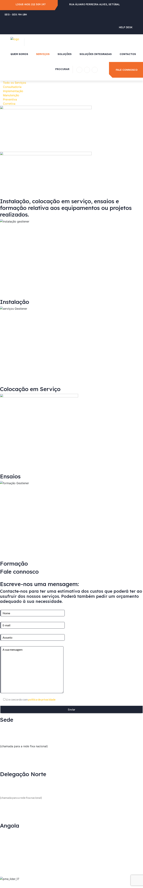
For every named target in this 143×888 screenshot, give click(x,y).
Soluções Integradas (96, 54)
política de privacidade (41, 699)
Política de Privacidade (101, 883)
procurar (62, 69)
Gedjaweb (79, 883)
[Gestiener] (14, 38)
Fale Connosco (127, 69)
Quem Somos (19, 54)
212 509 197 (38, 4)
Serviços (43, 54)
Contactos (128, 54)
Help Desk (126, 27)
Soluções (65, 54)
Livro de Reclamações (130, 883)
